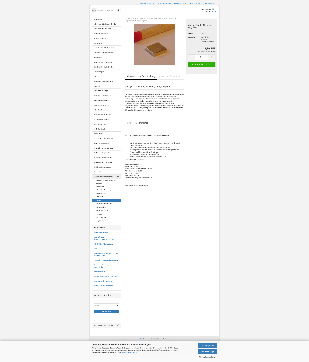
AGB (95, 249)
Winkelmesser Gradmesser (103, 162)
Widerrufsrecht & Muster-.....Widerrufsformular (104, 238)
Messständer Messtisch (102, 100)
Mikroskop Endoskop (101, 110)
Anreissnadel (99, 186)
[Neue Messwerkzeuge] (118, 325)
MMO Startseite (181, 3)
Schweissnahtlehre (100, 124)
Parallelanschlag (101, 193)
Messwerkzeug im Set (101, 105)
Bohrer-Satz (99, 197)
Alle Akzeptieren (207, 346)
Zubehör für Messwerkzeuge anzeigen (105, 182)
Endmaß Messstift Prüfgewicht (104, 48)
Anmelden (106, 311)
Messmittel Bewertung (170, 76)
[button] (194, 3)
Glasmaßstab (98, 57)
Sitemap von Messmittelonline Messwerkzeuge (104, 287)
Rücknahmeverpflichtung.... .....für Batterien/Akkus (106, 254)
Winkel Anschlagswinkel (102, 153)
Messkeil (97, 86)
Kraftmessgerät (99, 72)
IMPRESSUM (167, 339)
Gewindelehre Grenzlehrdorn (103, 62)
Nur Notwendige (207, 352)
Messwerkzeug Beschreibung (141, 76)
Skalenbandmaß (99, 129)
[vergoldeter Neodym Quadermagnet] (154, 45)
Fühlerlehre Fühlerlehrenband (103, 53)
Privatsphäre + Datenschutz (103, 244)
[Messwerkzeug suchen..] (118, 10)
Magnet (98, 200)
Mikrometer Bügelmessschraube (105, 24)
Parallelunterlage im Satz (102, 115)
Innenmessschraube (101, 33)
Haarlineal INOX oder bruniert (103, 67)
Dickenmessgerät (100, 38)
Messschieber (98, 19)
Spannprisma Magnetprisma (103, 148)
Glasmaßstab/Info (100, 272)
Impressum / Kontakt (101, 232)
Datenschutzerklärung (129, 352)
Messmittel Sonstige (101, 91)
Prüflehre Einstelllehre (101, 119)
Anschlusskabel (100, 217)
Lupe (95, 76)
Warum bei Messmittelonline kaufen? (106, 276)
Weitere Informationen (207, 357)
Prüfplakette (99, 221)
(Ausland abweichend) (207, 41)
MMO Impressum (165, 3)
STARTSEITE (141, 339)
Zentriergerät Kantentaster (103, 167)
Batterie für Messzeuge (103, 190)
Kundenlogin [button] (209, 3)
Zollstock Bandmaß (100, 172)
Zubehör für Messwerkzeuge (103, 177)
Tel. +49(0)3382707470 (146, 3)
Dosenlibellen (98, 43)
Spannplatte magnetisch (102, 143)
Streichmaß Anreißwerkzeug (103, 138)
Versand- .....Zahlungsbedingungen (106, 260)
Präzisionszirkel (100, 207)
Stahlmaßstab (98, 134)
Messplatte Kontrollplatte (102, 95)
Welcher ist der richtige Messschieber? (101, 266)
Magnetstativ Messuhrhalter (103, 81)
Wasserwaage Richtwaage (103, 157)
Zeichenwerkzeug (101, 210)
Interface (98, 214)
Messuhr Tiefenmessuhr (102, 29)
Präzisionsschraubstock (103, 204)
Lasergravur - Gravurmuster (103, 281)
